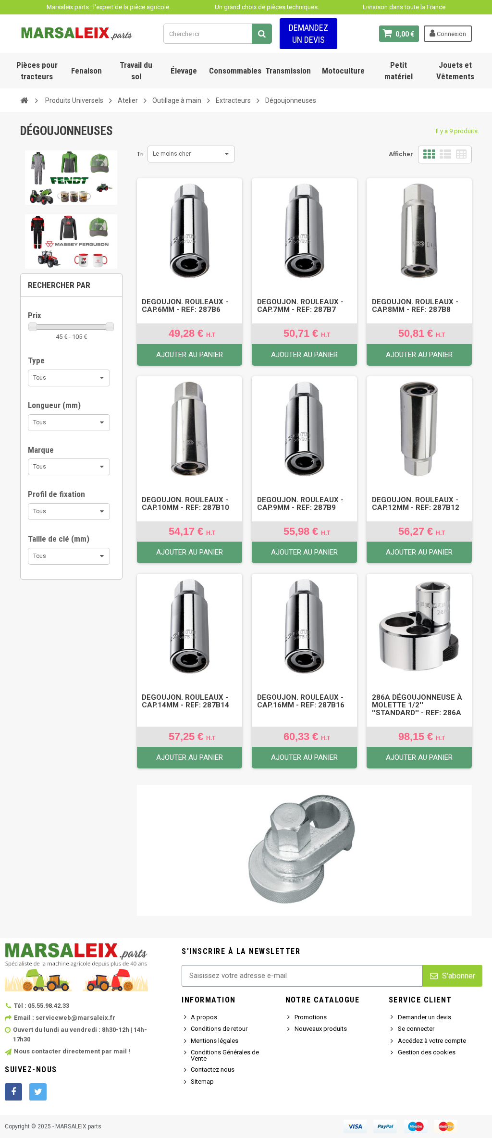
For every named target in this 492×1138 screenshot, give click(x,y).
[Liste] (445, 154)
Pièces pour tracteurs (37, 70)
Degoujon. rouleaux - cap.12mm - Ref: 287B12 (415, 503)
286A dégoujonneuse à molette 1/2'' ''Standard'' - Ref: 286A (417, 705)
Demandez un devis (308, 34)
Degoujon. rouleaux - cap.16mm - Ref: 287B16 (300, 701)
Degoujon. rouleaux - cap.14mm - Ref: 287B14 (185, 701)
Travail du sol (136, 70)
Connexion (450, 33)
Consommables (235, 70)
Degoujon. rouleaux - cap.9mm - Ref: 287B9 (300, 503)
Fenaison (86, 70)
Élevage (184, 70)
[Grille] (429, 154)
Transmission (288, 70)
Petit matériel (398, 70)
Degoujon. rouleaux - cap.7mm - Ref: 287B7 (300, 305)
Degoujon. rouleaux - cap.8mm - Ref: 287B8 (415, 305)
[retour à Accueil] (24, 100)
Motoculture (343, 70)
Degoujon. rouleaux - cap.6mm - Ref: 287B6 (185, 305)
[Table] (461, 154)
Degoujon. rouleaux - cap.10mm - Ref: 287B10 (185, 503)
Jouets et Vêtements (455, 70)
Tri (140, 154)
